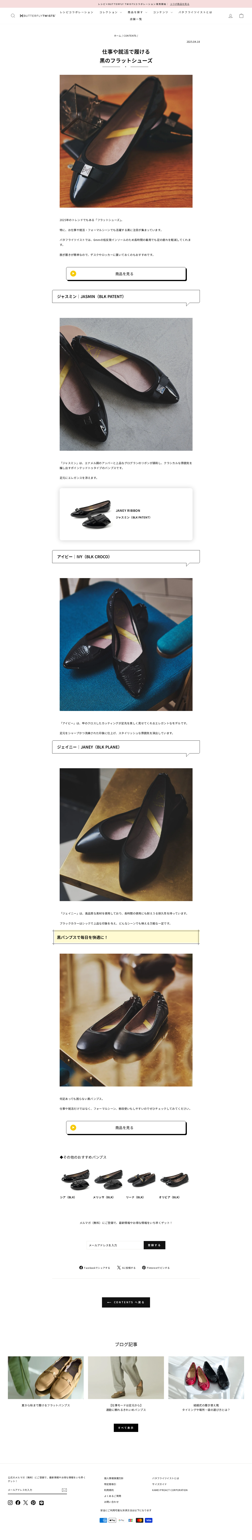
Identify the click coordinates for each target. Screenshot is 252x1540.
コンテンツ (161, 12)
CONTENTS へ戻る (129, 1302)
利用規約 (109, 1490)
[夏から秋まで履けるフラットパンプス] (46, 1377)
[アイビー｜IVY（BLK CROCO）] (126, 644)
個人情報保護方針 (114, 1478)
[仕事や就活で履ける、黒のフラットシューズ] (126, 141)
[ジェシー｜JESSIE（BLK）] (126, 1020)
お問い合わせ (111, 1501)
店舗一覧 (136, 19)
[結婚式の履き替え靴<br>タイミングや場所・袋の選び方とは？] (206, 1377)
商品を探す (136, 12)
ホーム (117, 35)
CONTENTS (130, 35)
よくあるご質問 (112, 1495)
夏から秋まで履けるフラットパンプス (46, 1405)
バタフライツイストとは (195, 12)
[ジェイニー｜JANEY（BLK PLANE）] (126, 834)
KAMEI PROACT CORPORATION (170, 1490)
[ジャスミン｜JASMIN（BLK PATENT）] (126, 384)
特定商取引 (110, 1484)
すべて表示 (126, 1428)
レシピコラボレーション (77, 12)
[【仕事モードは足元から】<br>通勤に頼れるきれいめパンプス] (126, 1377)
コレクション (109, 12)
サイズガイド (159, 1484)
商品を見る (124, 273)
